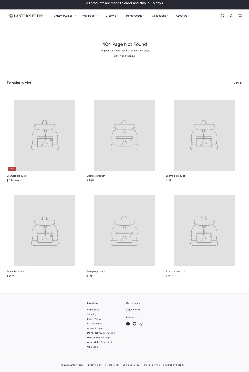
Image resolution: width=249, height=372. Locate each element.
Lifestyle (111, 15)
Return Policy (94, 319)
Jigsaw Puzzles (63, 15)
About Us (182, 15)
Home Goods (134, 15)
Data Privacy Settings (98, 337)
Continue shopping (124, 55)
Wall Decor (89, 15)
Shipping (92, 314)
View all (238, 82)
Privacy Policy (94, 323)
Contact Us (93, 309)
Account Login (95, 328)
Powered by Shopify (173, 365)
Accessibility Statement (99, 342)
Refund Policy (112, 365)
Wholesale (92, 347)
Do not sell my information (101, 333)
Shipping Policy (131, 365)
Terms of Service (151, 365)
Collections (159, 15)
